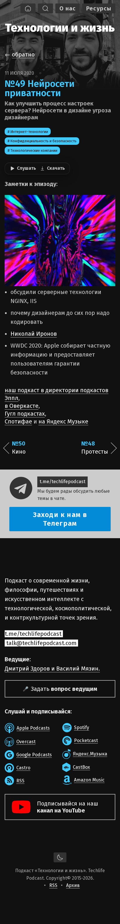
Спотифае (18, 421)
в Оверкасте (21, 405)
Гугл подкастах (25, 413)
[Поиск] (45, 8)
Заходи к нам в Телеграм (60, 519)
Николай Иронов (33, 333)
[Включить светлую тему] (60, 857)
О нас (67, 8)
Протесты (94, 447)
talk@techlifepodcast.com (41, 643)
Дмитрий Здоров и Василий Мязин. (52, 668)
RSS (53, 885)
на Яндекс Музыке (63, 421)
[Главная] (28, 8)
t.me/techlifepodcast (62, 481)
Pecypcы (98, 8)
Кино (19, 447)
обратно (23, 54)
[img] (60, 27)
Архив (73, 885)
